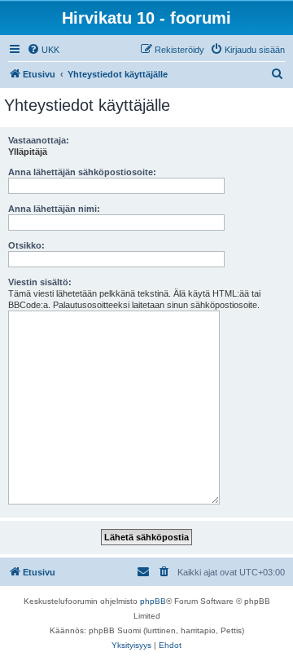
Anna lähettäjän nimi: (54, 209)
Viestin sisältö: (40, 282)
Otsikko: (26, 245)
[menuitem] (43, 49)
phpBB (153, 601)
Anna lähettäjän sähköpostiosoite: (82, 172)
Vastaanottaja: (38, 140)
